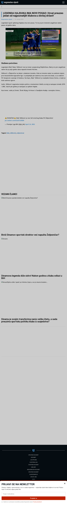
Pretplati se (33, 498)
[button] (64, 483)
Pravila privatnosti (37, 502)
